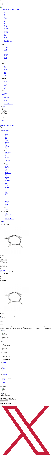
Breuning (5, 52)
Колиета (5, 74)
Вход (2, 370)
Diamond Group (6, 47)
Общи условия (4, 375)
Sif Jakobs (5, 46)
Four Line (6, 174)
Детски (5, 35)
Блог (2, 366)
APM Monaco (5, 55)
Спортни (5, 33)
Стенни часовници (6, 40)
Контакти (3, 369)
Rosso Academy (6, 48)
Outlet (3, 105)
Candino (6, 145)
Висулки (5, 68)
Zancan (4, 51)
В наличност (2, 260)
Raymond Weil (7, 134)
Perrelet (5, 13)
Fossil (4, 59)
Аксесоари (3, 94)
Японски (5, 36)
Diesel (4, 60)
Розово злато (5, 86)
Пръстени (5, 67)
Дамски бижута (4, 362)
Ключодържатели (6, 99)
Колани (5, 98)
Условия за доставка (5, 374)
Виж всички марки (6, 28)
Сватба (6, 208)
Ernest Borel (5, 18)
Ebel (4, 12)
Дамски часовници (10, 9)
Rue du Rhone (7, 142)
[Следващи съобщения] (0, 6)
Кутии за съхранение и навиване (8, 104)
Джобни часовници (6, 32)
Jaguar (4, 23)
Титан (4, 88)
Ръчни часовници (6, 31)
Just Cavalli (6, 179)
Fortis (4, 15)
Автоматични (5, 34)
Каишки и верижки (6, 103)
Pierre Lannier (5, 57)
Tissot (4, 21)
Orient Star (6, 139)
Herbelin (5, 22)
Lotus (4, 27)
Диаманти (5, 87)
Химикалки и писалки (8, 214)
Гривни (5, 65)
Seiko (6, 144)
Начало (3, 221)
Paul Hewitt (5, 58)
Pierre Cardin (7, 177)
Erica (6, 171)
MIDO (4, 14)
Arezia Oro (6, 172)
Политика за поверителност (6, 373)
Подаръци (6, 209)
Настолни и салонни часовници (8, 41)
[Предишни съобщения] (0, 0)
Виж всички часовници (16, 9)
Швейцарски (7, 153)
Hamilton (5, 19)
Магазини (3, 106)
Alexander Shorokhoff (8, 136)
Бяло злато (5, 85)
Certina (4, 20)
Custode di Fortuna (7, 164)
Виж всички (5, 37)
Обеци (4, 66)
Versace (6, 137)
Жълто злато (5, 84)
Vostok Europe (5, 25)
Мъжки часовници (4, 9)
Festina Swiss (5, 26)
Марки (3, 367)
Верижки (5, 75)
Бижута (3, 42)
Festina (6, 147)
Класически (6, 156)
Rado (4, 17)
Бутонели (5, 73)
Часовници (3, 8)
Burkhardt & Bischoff (6, 54)
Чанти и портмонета (6, 97)
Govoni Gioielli (7, 166)
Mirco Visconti (5, 50)
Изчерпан (6, 260)
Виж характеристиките (3, 263)
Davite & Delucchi (6, 49)
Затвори (2, 321)
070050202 (3, 379)
